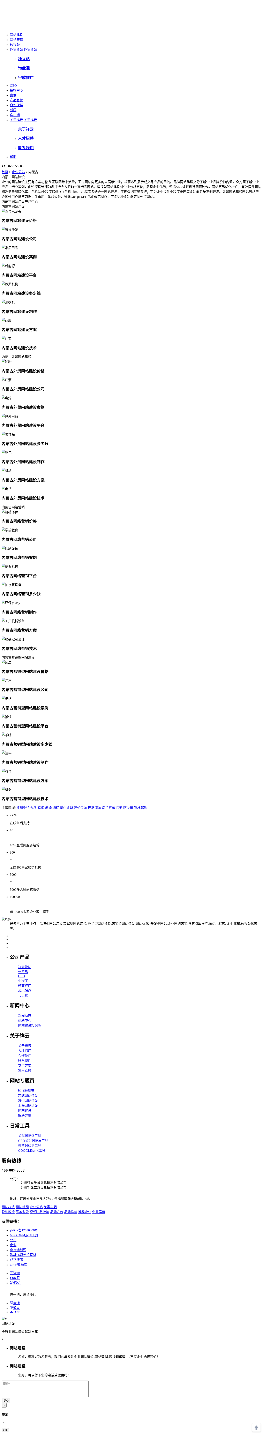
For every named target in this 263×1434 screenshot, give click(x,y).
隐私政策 (8, 1212)
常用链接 (24, 1070)
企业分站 (18, 172)
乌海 (41, 808)
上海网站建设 (28, 1105)
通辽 (56, 808)
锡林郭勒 (140, 808)
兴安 (119, 808)
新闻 (13, 110)
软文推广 (24, 985)
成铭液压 (16, 1260)
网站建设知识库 (29, 1025)
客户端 (15, 115)
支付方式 (24, 1065)
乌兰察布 (108, 808)
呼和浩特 (23, 808)
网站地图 (22, 1207)
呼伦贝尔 (80, 808)
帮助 (13, 157)
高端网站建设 (28, 1095)
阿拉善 (128, 808)
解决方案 (24, 1115)
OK (5, 1430)
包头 (33, 808)
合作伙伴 (16, 105)
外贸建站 (16, 49)
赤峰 (48, 808)
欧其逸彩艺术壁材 (23, 1255)
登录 (32, 166)
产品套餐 (16, 100)
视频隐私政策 (39, 1212)
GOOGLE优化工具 (31, 1150)
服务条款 (22, 1212)
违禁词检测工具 (29, 1145)
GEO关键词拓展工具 (33, 1140)
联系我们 (24, 1060)
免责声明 (50, 1207)
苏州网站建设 (28, 1100)
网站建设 (16, 35)
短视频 (15, 44)
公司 (13, 1240)
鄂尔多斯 (66, 808)
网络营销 (16, 40)
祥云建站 (24, 967)
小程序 (23, 980)
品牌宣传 (56, 1212)
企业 (13, 1245)
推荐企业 (84, 1212)
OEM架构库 (18, 1265)
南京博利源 (18, 1250)
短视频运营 (26, 1091)
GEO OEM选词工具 (24, 1235)
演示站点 (24, 990)
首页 (5, 172)
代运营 (23, 995)
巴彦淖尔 (94, 808)
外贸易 (23, 972)
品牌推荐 (70, 1212)
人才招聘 (24, 1050)
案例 (13, 95)
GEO (13, 85)
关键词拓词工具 (29, 1136)
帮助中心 (24, 1020)
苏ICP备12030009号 (24, 1230)
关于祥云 (16, 120)
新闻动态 (24, 1015)
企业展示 (98, 1212)
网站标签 (8, 1207)
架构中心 (16, 90)
